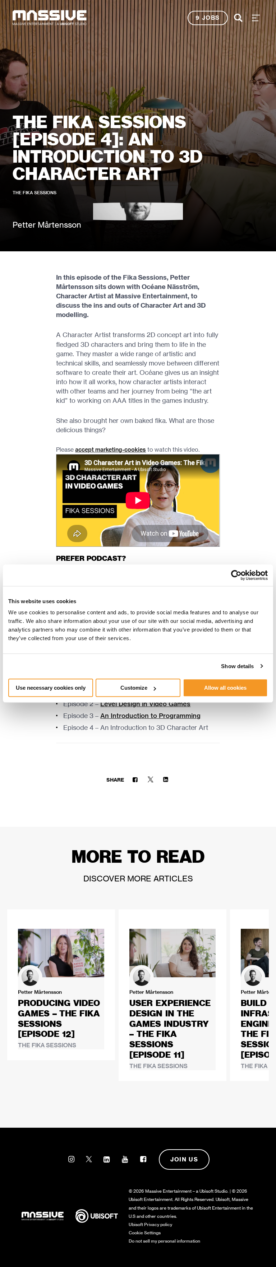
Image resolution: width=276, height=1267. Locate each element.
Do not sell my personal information (164, 1241)
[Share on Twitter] (150, 779)
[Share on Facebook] (135, 779)
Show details (237, 666)
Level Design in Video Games (145, 704)
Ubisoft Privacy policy (150, 1224)
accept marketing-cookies (110, 449)
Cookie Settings (145, 1232)
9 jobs (208, 18)
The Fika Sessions (34, 192)
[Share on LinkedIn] (166, 779)
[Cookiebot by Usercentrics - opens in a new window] (236, 575)
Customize (133, 688)
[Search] (238, 17)
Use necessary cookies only (51, 688)
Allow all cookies (225, 688)
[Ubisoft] (102, 1216)
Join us (184, 1159)
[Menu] (255, 17)
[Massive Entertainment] (50, 18)
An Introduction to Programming (150, 716)
